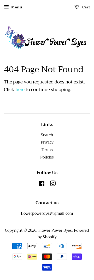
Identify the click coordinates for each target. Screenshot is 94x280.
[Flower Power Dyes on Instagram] (53, 184)
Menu (16, 7)
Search (47, 135)
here (20, 89)
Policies (47, 157)
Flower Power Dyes (55, 230)
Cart (85, 7)
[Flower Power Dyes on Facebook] (42, 184)
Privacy (47, 142)
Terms (47, 150)
